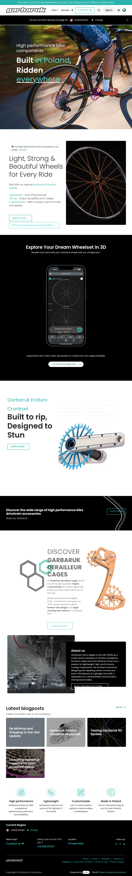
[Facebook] (120, 844)
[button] (99, 10)
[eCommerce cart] (118, 10)
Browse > (24, 149)
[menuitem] (55, 10)
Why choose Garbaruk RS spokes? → (34, 225)
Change (98, 19)
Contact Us (85, 10)
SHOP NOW (116, 511)
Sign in (108, 10)
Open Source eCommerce (112, 872)
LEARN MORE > (18, 446)
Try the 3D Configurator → (65, 364)
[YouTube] (124, 844)
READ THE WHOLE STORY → (89, 686)
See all (119, 707)
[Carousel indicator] (57, 124)
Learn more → (20, 218)
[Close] (127, 20)
